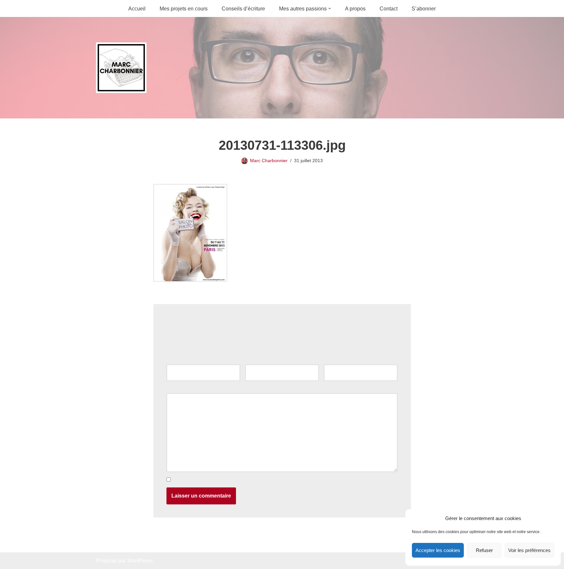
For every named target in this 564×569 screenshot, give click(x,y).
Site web (334, 360)
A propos (355, 8)
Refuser (484, 550)
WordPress (140, 560)
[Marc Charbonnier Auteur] (121, 67)
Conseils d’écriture (243, 8)
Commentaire (183, 389)
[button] (329, 8)
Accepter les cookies (437, 550)
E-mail (254, 360)
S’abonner (424, 8)
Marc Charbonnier (269, 160)
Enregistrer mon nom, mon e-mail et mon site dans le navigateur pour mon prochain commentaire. (284, 480)
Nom (173, 360)
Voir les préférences (529, 550)
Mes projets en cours (184, 8)
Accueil (137, 8)
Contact (389, 8)
